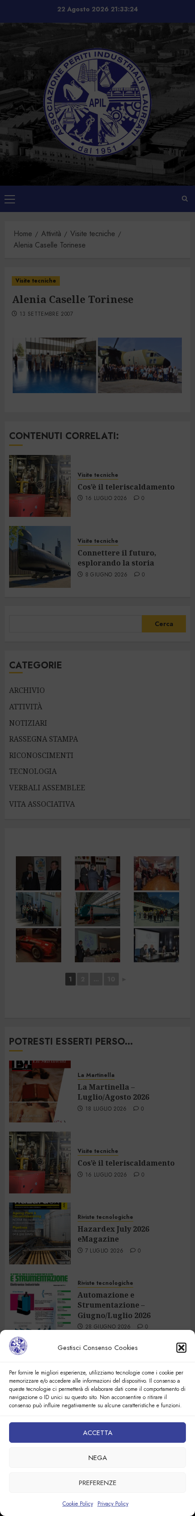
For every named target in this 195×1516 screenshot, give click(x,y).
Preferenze (98, 1483)
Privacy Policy (113, 1504)
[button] (181, 1347)
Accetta (97, 1433)
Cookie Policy (78, 1504)
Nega (97, 1458)
